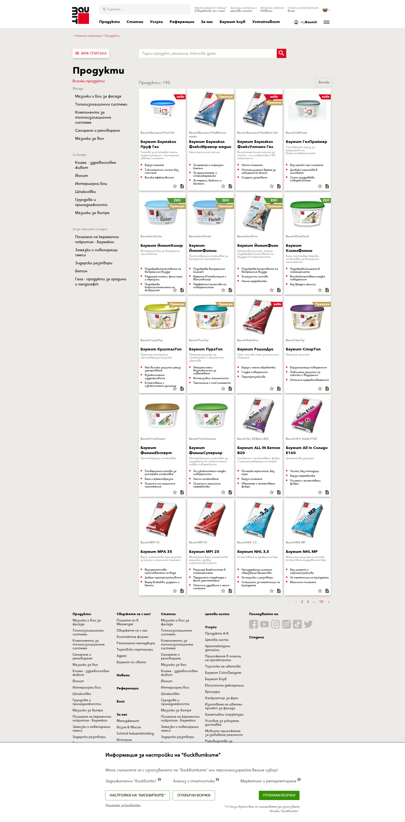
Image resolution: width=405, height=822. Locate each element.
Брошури (212, 692)
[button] (328, 601)
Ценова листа (216, 640)
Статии (168, 614)
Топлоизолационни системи (88, 632)
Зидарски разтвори (89, 737)
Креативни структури (224, 715)
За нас (122, 715)
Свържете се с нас (132, 630)
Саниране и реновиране (82, 656)
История (124, 740)
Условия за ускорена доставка (222, 723)
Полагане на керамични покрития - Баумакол (92, 718)
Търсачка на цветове (223, 666)
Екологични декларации (224, 685)
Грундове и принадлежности (87, 702)
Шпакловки (82, 694)
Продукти (82, 614)
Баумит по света (131, 662)
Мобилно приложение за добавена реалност (224, 733)
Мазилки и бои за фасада (87, 622)
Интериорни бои (87, 687)
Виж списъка (90, 53)
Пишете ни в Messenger (127, 622)
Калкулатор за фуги (221, 698)
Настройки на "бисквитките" (137, 795)
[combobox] (144, 9)
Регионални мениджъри (136, 643)
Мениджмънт (128, 721)
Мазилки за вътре (88, 710)
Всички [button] (324, 82)
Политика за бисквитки (122, 805)
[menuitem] (210, 9)
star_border (174, 186)
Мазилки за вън (85, 665)
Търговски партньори (135, 649)
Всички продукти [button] (89, 81)
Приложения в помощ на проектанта (223, 658)
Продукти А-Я (216, 633)
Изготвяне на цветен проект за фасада (223, 706)
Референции (128, 688)
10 (321, 602)
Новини (123, 675)
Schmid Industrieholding (135, 734)
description (182, 186)
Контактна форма (132, 637)
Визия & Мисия (129, 727)
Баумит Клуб (216, 679)
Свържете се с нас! (134, 614)
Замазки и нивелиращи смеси (91, 729)
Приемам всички (279, 795)
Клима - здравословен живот (91, 673)
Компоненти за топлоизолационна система (89, 644)
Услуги (211, 627)
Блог (121, 701)
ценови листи (217, 614)
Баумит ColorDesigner (223, 673)
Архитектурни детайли (217, 648)
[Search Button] (281, 53)
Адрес (122, 656)
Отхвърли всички (194, 795)
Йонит (78, 681)
